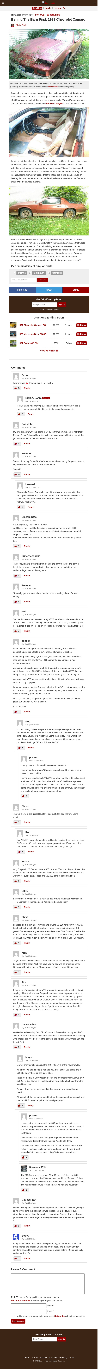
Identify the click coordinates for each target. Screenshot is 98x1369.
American (57, 273)
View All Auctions (49, 351)
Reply (27, 388)
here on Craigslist (55, 103)
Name (50, 1305)
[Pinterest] (49, 1349)
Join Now (37, 8)
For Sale (39, 15)
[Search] (94, 3)
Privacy (63, 1358)
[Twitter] (43, 1349)
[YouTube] (60, 1349)
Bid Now (81, 325)
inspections (53, 87)
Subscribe (59, 1316)
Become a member (20, 1300)
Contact (34, 1358)
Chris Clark (21, 25)
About (26, 1358)
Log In (48, 8)
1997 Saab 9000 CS (28, 343)
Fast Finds (54, 1358)
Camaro (22, 273)
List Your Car (60, 8)
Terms (71, 1358)
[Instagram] (54, 1349)
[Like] (15, 388)
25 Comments (53, 15)
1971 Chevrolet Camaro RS (32, 325)
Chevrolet (38, 273)
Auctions (43, 1358)
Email (49, 1311)
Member (46, 398)
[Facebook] (38, 1349)
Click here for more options (49, 309)
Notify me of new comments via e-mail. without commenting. (50, 1316)
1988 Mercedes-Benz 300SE (32, 334)
